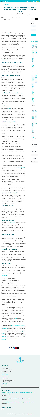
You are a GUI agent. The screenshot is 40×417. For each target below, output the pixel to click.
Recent (36, 41)
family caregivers (11, 33)
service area (3, 339)
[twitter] (5, 1)
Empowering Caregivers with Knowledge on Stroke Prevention (36, 79)
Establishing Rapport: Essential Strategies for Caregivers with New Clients (17, 402)
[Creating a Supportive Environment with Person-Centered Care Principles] (33, 44)
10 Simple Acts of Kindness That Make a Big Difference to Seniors (36, 117)
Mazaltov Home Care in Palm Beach (11, 312)
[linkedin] (7, 1)
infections (9, 108)
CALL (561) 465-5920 (30, 1)
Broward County (19, 325)
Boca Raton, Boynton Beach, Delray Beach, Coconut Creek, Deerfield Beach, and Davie (13, 327)
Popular (32, 41)
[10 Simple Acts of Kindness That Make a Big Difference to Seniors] (33, 110)
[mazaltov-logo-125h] (20, 357)
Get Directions (4, 373)
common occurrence (5, 59)
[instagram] (3, 1)
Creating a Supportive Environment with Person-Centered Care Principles (36, 49)
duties (16, 318)
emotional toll (12, 222)
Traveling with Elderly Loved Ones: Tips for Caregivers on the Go (15, 398)
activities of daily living (20, 167)
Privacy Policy (30, 413)
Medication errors (4, 77)
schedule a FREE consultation (11, 337)
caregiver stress (4, 275)
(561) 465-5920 (4, 374)
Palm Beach (13, 325)
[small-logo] (6, 4)
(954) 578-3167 (4, 384)
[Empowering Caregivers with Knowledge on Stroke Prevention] (33, 75)
